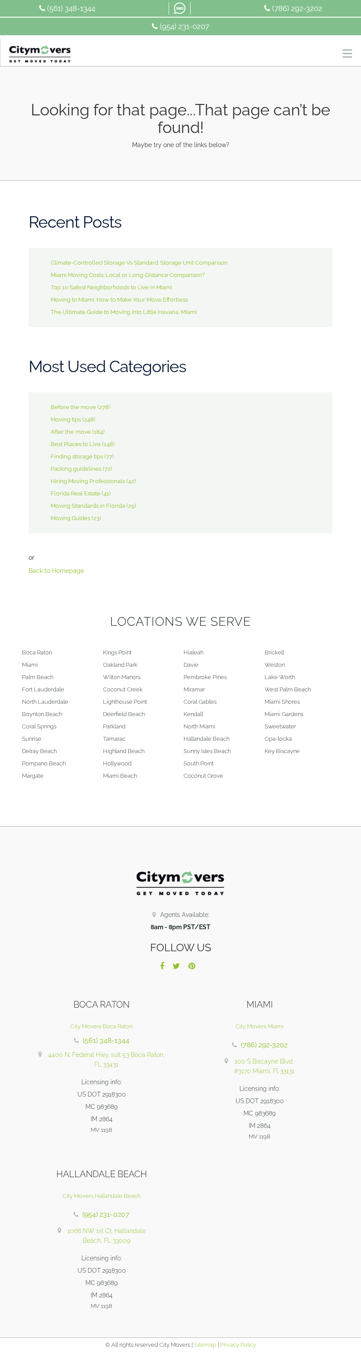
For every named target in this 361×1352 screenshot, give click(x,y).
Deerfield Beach (124, 714)
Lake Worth (280, 677)
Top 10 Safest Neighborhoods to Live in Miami (111, 287)
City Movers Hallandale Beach (101, 1196)
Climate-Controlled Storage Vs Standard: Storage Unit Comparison (139, 262)
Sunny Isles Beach (207, 751)
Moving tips (66, 419)
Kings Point (117, 652)
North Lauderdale (45, 701)
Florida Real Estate (75, 493)
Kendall (193, 714)
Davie (191, 664)
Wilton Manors (121, 677)
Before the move (73, 407)
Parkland (114, 726)
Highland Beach (123, 751)
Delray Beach (39, 751)
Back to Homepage (56, 570)
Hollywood (117, 763)
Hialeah (193, 652)
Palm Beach (37, 677)
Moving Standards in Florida (88, 505)
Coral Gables (200, 701)
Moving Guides (70, 518)
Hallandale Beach (206, 738)
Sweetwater (280, 726)
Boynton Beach (42, 714)
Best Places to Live (76, 444)
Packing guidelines (76, 468)
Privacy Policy (237, 1344)
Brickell (274, 652)
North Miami (199, 726)
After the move (71, 432)
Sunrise (31, 738)
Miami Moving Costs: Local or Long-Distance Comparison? (128, 275)
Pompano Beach (44, 763)
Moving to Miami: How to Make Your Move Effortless (119, 299)
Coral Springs (39, 726)
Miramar (194, 689)
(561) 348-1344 (71, 8)
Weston (275, 664)
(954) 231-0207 (184, 26)
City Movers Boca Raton (101, 1026)
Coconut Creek (123, 689)
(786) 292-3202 (297, 8)
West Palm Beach (288, 689)
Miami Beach (120, 775)
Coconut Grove (203, 775)
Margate (33, 775)
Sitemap (205, 1344)
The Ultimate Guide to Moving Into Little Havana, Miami (124, 312)
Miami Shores (282, 701)
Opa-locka (278, 738)
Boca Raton (37, 652)
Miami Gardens (284, 714)
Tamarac (114, 738)
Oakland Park (120, 664)
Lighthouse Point (125, 701)
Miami (30, 664)
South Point (199, 763)
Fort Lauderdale (43, 689)
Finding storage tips (77, 456)
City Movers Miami (260, 1026)
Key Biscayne (282, 751)
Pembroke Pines (205, 677)
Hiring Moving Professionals (88, 481)
